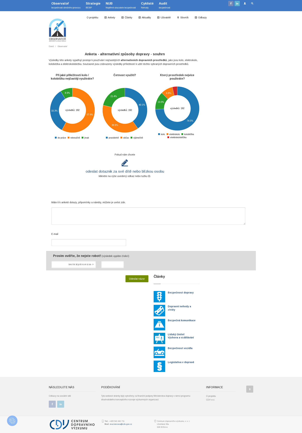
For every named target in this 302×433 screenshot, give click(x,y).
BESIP (93, 5)
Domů (51, 46)
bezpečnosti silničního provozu (66, 5)
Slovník (184, 17)
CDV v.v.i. (210, 400)
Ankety (111, 17)
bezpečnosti (164, 5)
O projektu (92, 17)
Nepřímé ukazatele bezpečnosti (121, 5)
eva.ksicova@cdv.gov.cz (121, 424)
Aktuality (146, 17)
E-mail (54, 234)
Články (128, 17)
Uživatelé (165, 17)
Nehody (147, 5)
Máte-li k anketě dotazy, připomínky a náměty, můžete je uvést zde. (88, 202)
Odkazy (202, 17)
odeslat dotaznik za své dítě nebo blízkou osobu (125, 171)
